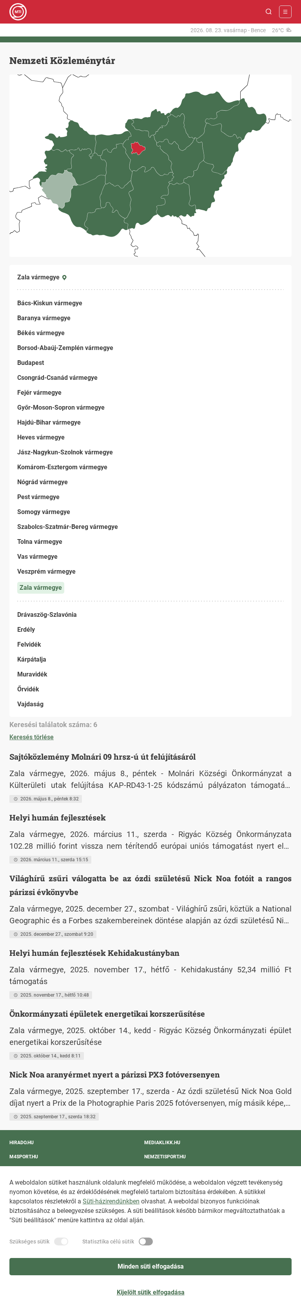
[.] (18, 11)
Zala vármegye (41, 587)
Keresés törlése (31, 737)
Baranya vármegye (44, 318)
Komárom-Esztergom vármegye (62, 467)
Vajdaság (30, 704)
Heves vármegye (41, 437)
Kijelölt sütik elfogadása (151, 1292)
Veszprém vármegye (46, 571)
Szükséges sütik (29, 1241)
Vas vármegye (37, 556)
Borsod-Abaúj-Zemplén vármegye (65, 348)
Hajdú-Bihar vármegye (49, 422)
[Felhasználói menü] (285, 11)
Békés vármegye (41, 333)
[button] (269, 11)
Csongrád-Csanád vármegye (57, 377)
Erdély (26, 629)
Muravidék (32, 674)
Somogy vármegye (43, 512)
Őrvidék (28, 689)
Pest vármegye (38, 497)
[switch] (61, 1241)
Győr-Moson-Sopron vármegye (61, 407)
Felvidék (29, 644)
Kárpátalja (31, 659)
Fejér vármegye (39, 392)
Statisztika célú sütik (108, 1241)
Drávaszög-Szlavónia (47, 614)
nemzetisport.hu (165, 1157)
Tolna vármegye (39, 541)
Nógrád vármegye (42, 482)
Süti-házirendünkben (111, 1201)
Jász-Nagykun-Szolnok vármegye (65, 452)
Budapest (30, 362)
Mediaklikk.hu (162, 1142)
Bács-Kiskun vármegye (49, 303)
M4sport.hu (23, 1157)
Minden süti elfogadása (151, 1266)
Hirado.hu (21, 1142)
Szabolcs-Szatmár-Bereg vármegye (67, 527)
